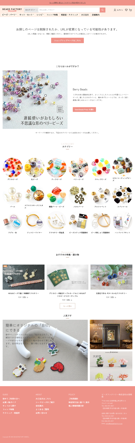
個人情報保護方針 (76, 405)
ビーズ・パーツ (8, 14)
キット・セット (26, 14)
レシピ (39, 14)
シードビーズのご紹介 (45, 402)
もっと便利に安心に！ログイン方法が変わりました (67, 2)
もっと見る (67, 306)
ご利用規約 (73, 398)
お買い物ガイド (9, 402)
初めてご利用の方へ (11, 398)
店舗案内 (96, 14)
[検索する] (102, 10)
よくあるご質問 (42, 409)
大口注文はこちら (43, 398)
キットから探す (9, 405)
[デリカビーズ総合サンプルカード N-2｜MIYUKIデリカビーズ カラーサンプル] (67, 277)
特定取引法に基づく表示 (79, 402)
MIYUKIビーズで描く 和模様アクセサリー (23, 293)
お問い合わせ (41, 412)
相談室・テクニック (69, 14)
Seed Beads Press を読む (84, 109)
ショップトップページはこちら (67, 40)
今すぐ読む (22, 297)
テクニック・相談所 (11, 412)
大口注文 (85, 14)
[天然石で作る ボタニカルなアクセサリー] (111, 277)
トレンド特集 (52, 14)
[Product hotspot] (45, 95)
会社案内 (39, 405)
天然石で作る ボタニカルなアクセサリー (111, 293)
